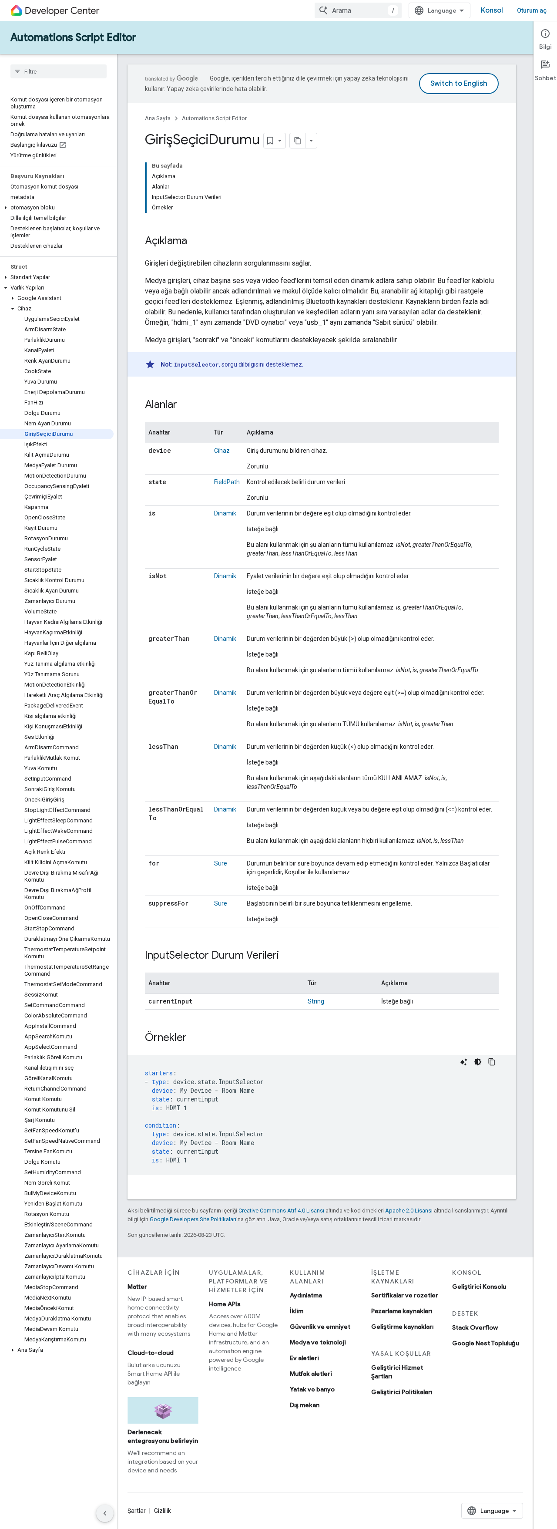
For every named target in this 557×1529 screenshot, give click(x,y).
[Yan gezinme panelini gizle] (105, 1513)
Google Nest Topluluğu (485, 1343)
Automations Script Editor (73, 37)
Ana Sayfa (158, 118)
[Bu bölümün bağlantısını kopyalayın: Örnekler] (195, 1038)
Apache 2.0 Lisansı (409, 1210)
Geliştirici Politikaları (401, 1392)
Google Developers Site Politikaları (193, 1219)
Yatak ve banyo (312, 1389)
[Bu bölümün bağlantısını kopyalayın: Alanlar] (186, 405)
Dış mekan (304, 1405)
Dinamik (225, 513)
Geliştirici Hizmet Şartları (397, 1372)
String (316, 1001)
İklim (296, 1311)
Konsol (492, 10)
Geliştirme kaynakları (402, 1326)
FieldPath (227, 481)
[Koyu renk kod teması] (478, 1062)
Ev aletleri (304, 1358)
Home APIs (225, 1304)
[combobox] (358, 10)
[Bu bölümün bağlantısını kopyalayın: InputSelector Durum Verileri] (287, 956)
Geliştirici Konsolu (479, 1286)
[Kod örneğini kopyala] (492, 1062)
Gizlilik (162, 1510)
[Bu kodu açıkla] (464, 1062)
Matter (137, 1286)
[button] (57, 207)
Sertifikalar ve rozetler (404, 1295)
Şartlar (137, 1510)
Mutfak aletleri (311, 1373)
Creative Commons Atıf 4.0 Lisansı (281, 1210)
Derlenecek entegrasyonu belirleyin (163, 1436)
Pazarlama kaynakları (401, 1311)
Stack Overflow (475, 1327)
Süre (220, 863)
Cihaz (222, 450)
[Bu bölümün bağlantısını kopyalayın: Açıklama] (196, 241)
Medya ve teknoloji (318, 1342)
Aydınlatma (306, 1295)
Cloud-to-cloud (151, 1353)
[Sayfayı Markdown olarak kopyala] (297, 140)
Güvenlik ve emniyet (320, 1326)
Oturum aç (532, 10)
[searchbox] (58, 71)
